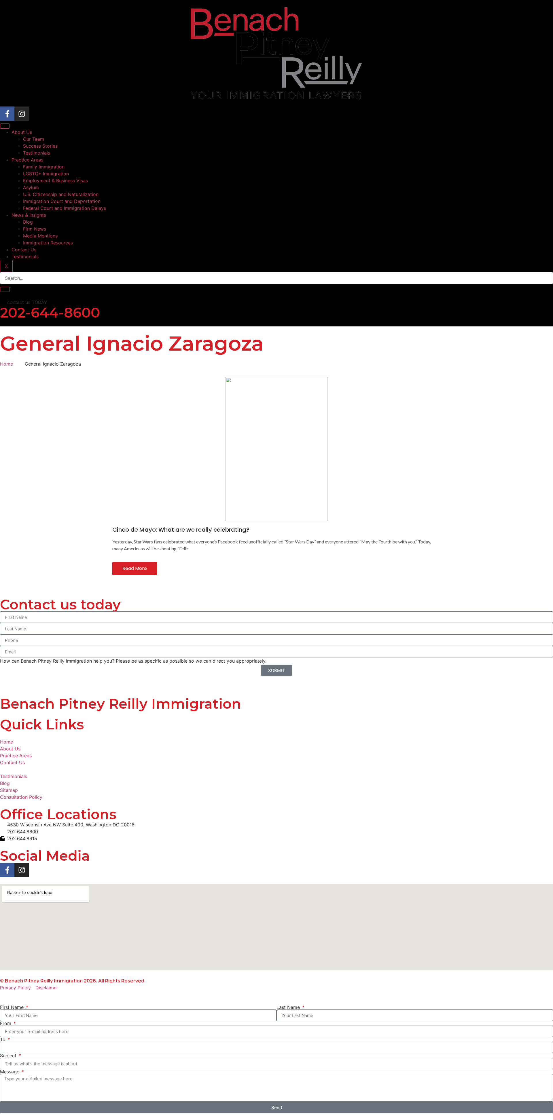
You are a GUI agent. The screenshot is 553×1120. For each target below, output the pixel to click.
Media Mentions (40, 236)
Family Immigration (44, 167)
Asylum (31, 187)
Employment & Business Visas (55, 180)
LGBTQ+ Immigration (46, 173)
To (3, 1039)
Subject (9, 1055)
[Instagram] (21, 114)
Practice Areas (27, 160)
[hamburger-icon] (5, 126)
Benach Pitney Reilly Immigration (120, 703)
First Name (12, 1007)
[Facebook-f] (7, 114)
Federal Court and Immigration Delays (64, 208)
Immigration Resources (48, 243)
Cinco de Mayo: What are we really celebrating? (180, 530)
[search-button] (5, 289)
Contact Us (24, 249)
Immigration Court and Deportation (62, 201)
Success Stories (40, 146)
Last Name (288, 1007)
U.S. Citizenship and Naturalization (61, 194)
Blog (28, 222)
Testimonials (36, 153)
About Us (22, 132)
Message (10, 1071)
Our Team (33, 139)
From (6, 1023)
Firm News (34, 229)
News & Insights (29, 215)
